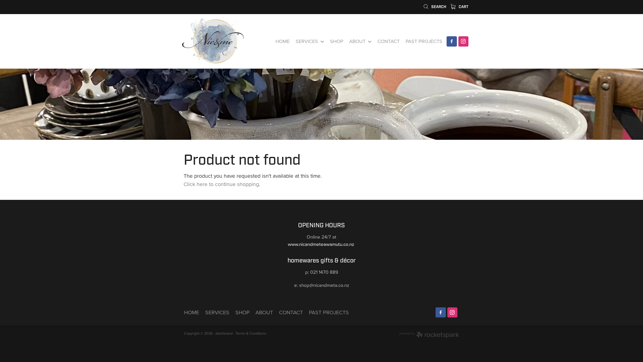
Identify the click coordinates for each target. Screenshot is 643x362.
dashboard (224, 333)
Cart (463, 6)
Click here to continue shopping (221, 184)
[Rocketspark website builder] (429, 335)
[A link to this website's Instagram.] (463, 41)
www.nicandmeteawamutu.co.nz (321, 244)
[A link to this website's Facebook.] (452, 41)
